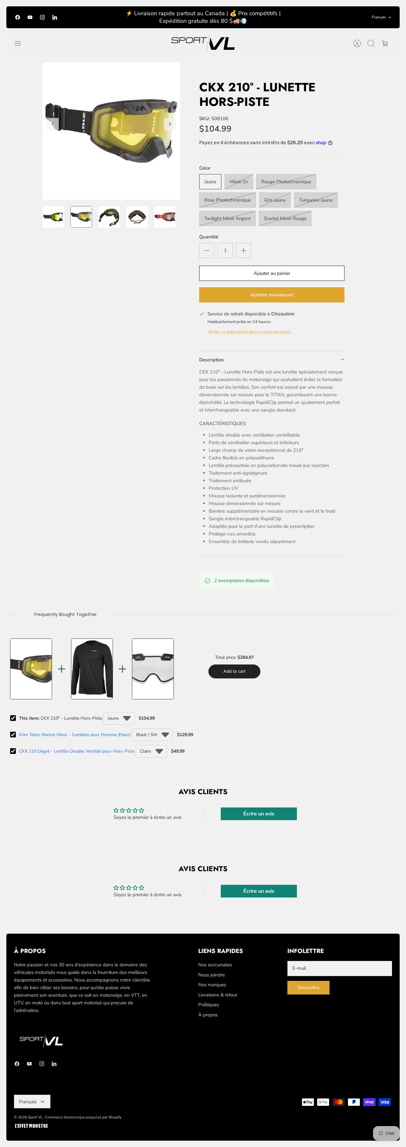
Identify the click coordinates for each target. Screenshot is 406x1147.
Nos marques (212, 985)
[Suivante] (170, 124)
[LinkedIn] (55, 17)
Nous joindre (211, 975)
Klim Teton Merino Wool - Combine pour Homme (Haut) (75, 735)
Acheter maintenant (272, 295)
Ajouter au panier (272, 273)
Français (379, 17)
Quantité (208, 237)
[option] (111, 131)
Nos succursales (215, 965)
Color (205, 168)
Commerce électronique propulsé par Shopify (83, 1117)
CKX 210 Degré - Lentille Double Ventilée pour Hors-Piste (76, 751)
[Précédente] (53, 124)
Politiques (208, 1004)
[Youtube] (30, 17)
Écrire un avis (258, 813)
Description (211, 360)
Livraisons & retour (217, 995)
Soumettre (308, 987)
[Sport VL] (203, 43)
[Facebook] (17, 17)
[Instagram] (42, 17)
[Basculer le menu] (21, 43)
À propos (208, 1015)
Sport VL (35, 1117)
